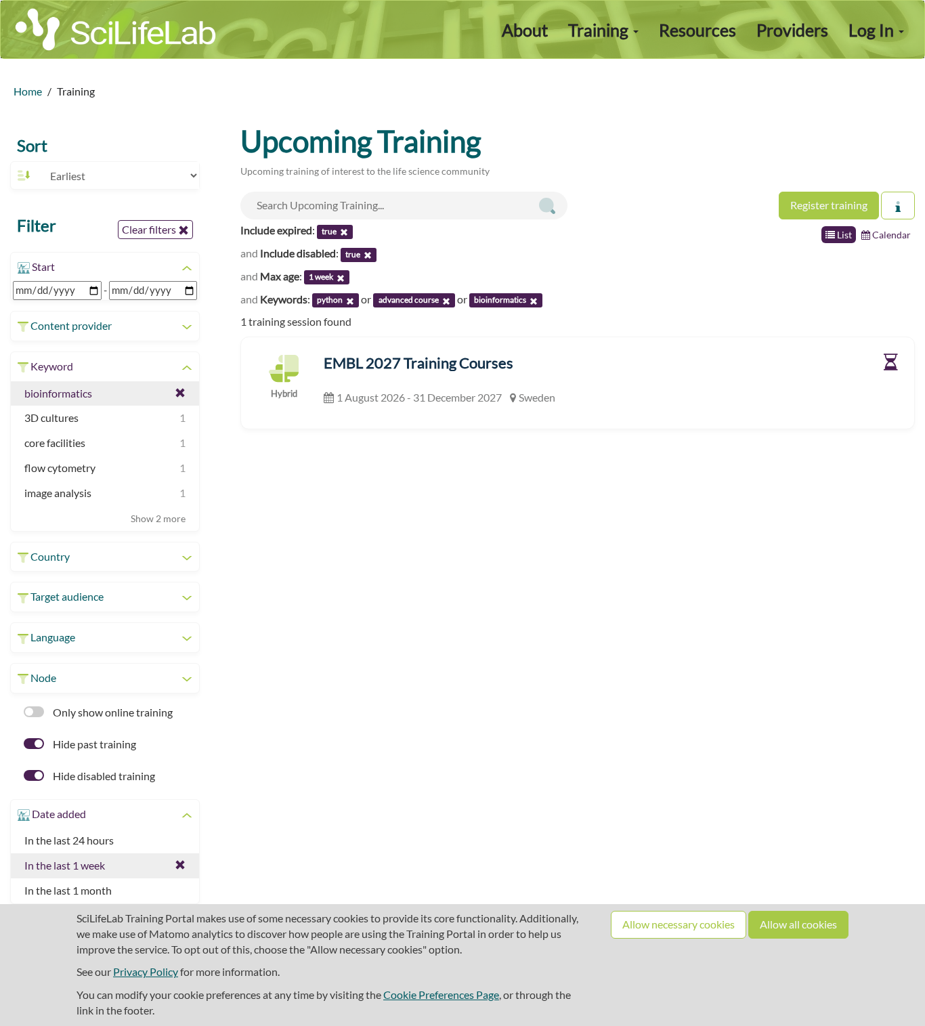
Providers (792, 30)
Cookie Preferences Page (441, 994)
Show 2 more (158, 518)
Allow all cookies (798, 924)
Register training (828, 204)
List (843, 234)
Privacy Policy (145, 971)
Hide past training (93, 744)
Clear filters (150, 229)
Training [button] (600, 30)
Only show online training (112, 712)
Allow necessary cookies (678, 924)
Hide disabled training (103, 775)
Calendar (890, 234)
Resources (697, 30)
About (525, 30)
